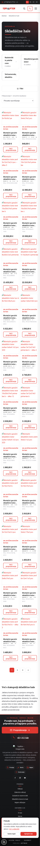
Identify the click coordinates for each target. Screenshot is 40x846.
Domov (4, 16)
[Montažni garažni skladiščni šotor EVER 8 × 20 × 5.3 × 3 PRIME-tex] (10, 254)
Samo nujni (12, 834)
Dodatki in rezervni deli (20, 796)
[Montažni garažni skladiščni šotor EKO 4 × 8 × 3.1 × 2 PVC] (10, 161)
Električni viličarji (20, 792)
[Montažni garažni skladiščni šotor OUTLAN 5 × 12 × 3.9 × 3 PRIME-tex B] (29, 392)
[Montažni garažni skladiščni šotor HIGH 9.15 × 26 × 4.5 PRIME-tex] (29, 254)
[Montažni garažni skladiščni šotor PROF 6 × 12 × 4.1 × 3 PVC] (29, 577)
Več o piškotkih (14, 829)
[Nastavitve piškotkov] (4, 842)
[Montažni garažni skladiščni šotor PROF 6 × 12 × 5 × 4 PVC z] (29, 624)
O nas (20, 813)
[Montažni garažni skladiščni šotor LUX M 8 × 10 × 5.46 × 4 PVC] (10, 300)
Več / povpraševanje (11, 149)
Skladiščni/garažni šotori (10, 128)
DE (33, 2)
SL (27, 2)
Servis (20, 816)
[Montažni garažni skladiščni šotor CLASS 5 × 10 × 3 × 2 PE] (10, 117)
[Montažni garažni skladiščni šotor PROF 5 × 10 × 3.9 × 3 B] (10, 485)
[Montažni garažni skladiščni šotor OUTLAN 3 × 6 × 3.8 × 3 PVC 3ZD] (10, 346)
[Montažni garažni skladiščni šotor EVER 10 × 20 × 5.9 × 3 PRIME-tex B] (10, 207)
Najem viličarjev (20, 802)
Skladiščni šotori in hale (20, 799)
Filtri (21, 89)
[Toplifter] (9, 8)
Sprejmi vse (28, 834)
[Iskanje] (24, 8)
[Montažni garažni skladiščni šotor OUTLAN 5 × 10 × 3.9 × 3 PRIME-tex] (29, 346)
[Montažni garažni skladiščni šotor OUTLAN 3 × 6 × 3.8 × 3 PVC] (29, 300)
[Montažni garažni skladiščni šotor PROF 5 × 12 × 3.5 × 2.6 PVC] (10, 531)
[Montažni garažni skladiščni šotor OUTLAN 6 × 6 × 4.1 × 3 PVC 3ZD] (10, 439)
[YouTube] (25, 778)
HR (37, 2)
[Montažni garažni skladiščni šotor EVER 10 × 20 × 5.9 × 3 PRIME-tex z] (29, 207)
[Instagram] (20, 778)
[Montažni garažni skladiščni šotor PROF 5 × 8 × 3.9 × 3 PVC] (10, 577)
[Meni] (35, 8)
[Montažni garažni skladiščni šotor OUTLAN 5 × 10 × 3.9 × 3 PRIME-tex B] (10, 392)
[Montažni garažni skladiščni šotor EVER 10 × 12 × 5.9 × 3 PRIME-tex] (29, 161)
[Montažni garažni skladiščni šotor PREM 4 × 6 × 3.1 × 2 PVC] (29, 439)
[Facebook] (15, 778)
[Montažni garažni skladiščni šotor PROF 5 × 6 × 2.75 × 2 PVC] (29, 531)
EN (30, 2)
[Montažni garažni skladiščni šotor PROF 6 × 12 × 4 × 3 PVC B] (10, 624)
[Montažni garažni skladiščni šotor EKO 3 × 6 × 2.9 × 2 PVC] (29, 117)
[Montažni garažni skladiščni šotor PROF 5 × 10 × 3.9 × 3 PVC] (29, 485)
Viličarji (20, 789)
